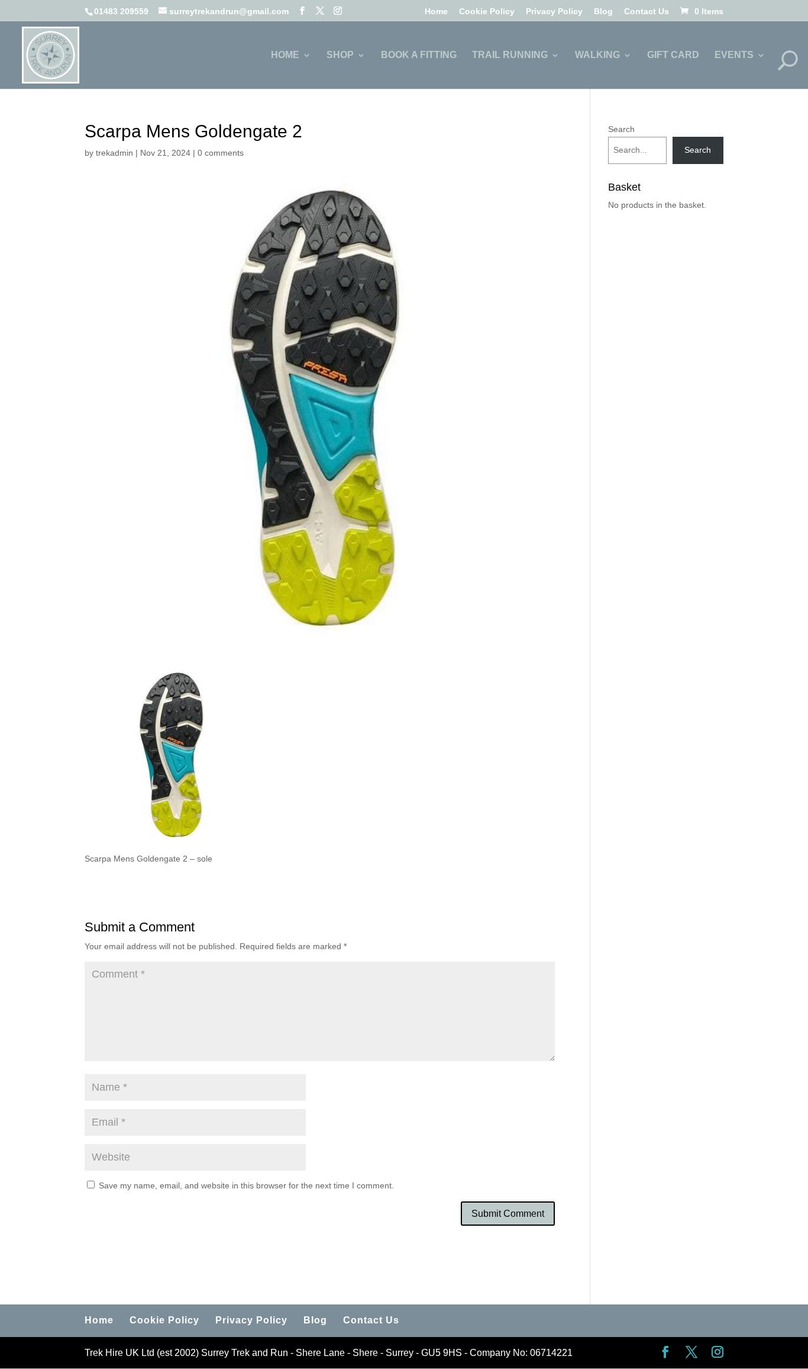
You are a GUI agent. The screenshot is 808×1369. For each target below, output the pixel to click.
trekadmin (114, 153)
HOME (285, 55)
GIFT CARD (673, 55)
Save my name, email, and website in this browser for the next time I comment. (246, 1185)
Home (436, 11)
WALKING (597, 55)
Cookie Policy (487, 11)
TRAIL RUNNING (510, 55)
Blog (603, 11)
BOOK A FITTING (419, 55)
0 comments (221, 153)
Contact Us (646, 11)
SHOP (340, 55)
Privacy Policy (554, 11)
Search (621, 129)
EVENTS (734, 55)
